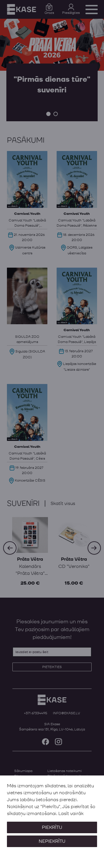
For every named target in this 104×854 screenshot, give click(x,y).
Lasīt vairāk (70, 813)
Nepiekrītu (52, 841)
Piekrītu (52, 827)
